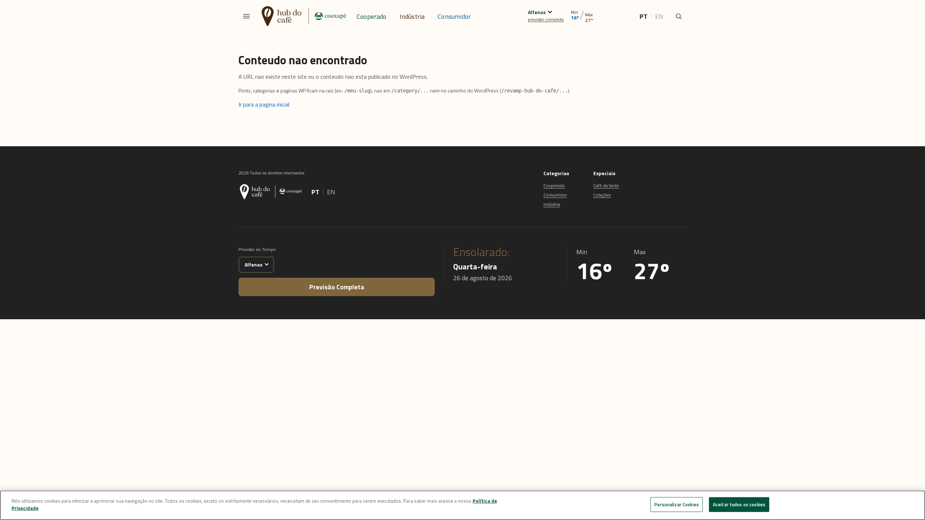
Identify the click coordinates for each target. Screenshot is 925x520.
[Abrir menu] (246, 16)
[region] (462, 505)
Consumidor (454, 16)
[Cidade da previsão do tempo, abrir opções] (266, 263)
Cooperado (372, 16)
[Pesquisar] (679, 16)
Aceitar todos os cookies (739, 504)
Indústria (412, 16)
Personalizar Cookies (676, 504)
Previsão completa (336, 287)
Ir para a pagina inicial (263, 104)
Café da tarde (606, 185)
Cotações (602, 194)
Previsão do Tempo (257, 249)
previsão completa (546, 19)
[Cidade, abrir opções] (550, 11)
